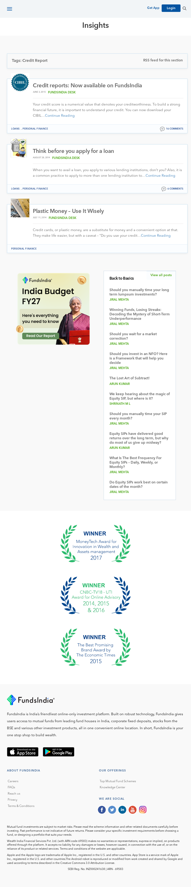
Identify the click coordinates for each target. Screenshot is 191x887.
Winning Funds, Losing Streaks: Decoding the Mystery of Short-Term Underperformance (139, 314)
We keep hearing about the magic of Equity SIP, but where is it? (139, 397)
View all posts (161, 275)
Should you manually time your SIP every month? (138, 416)
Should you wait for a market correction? (133, 337)
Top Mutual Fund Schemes (118, 781)
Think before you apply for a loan (73, 151)
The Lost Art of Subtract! (129, 378)
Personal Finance (35, 129)
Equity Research (123, 42)
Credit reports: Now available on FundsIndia (87, 86)
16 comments (174, 129)
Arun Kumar (119, 384)
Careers (13, 781)
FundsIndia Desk (62, 92)
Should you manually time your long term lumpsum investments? (139, 292)
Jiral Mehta (119, 299)
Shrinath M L (120, 403)
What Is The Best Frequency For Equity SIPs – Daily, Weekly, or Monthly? (135, 463)
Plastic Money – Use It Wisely (68, 211)
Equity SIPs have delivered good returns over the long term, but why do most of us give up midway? (138, 438)
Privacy (12, 799)
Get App (153, 8)
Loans (15, 129)
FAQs (11, 787)
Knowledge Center (112, 787)
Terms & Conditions (21, 806)
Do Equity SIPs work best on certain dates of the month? (138, 485)
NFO (148, 42)
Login (171, 8)
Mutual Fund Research (79, 42)
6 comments (175, 189)
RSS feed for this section (163, 60)
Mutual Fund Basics (31, 42)
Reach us (14, 793)
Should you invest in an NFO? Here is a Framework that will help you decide (138, 358)
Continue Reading (60, 116)
